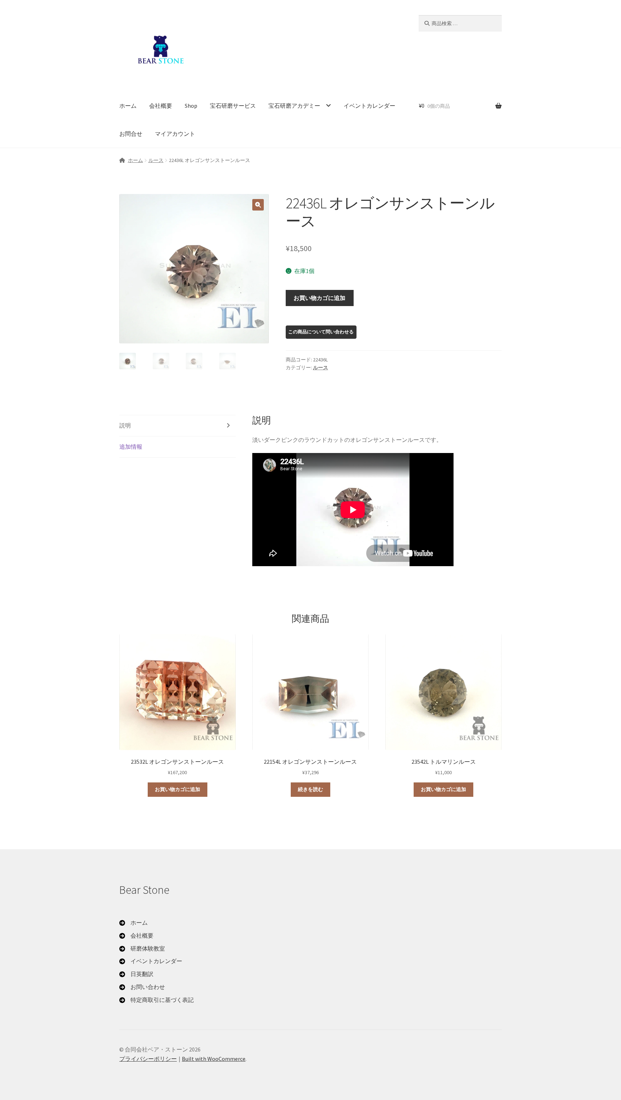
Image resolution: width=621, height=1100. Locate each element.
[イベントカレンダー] (150, 961)
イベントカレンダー (369, 105)
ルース (156, 160)
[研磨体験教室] (142, 948)
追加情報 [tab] (130, 446)
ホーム (128, 105)
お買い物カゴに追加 (319, 297)
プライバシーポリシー (148, 1058)
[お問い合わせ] (142, 987)
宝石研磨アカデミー (294, 105)
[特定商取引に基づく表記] (156, 1000)
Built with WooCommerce (213, 1058)
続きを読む (310, 789)
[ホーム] (133, 923)
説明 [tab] (125, 425)
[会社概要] (136, 935)
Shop (191, 105)
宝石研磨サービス (233, 105)
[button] (258, 205)
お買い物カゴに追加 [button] (177, 789)
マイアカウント (175, 133)
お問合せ (130, 133)
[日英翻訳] (136, 974)
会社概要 (160, 105)
